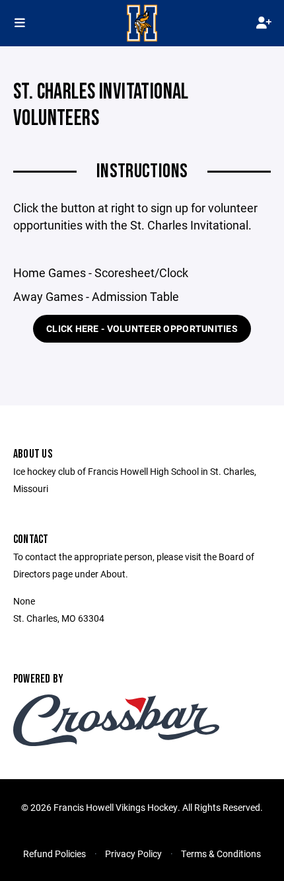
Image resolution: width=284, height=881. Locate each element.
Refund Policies (54, 853)
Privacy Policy (133, 853)
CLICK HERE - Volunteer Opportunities (142, 328)
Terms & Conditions (221, 853)
